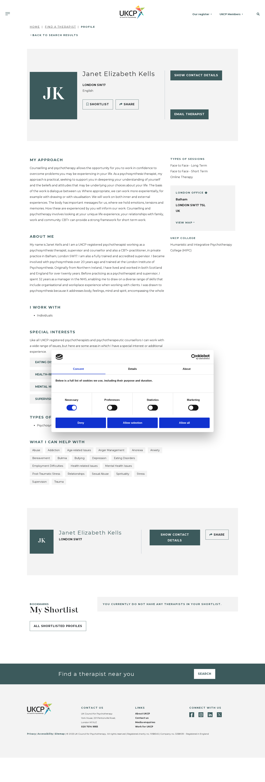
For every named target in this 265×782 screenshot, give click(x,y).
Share (129, 104)
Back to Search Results (55, 35)
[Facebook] (192, 715)
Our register (200, 14)
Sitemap (60, 733)
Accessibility (45, 733)
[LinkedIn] (210, 715)
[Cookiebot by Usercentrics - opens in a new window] (194, 357)
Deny (81, 422)
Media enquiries (145, 722)
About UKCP (142, 713)
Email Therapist (189, 114)
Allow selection (132, 422)
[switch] (112, 408)
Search (204, 673)
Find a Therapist (60, 26)
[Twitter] (219, 715)
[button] (256, 14)
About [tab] (187, 368)
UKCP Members (230, 14)
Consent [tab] (78, 368)
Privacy (31, 733)
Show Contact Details (196, 75)
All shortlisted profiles (58, 626)
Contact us (142, 718)
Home (35, 26)
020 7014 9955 (89, 726)
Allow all (184, 422)
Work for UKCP (144, 726)
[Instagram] (201, 715)
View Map (184, 222)
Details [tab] (132, 368)
